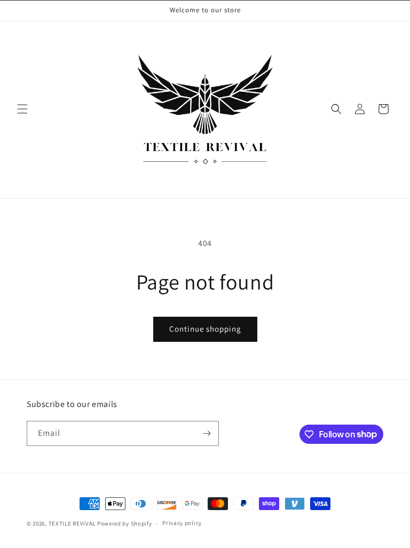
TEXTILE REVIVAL (72, 523)
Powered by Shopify (124, 523)
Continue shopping (205, 329)
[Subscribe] (206, 433)
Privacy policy (182, 523)
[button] (22, 109)
